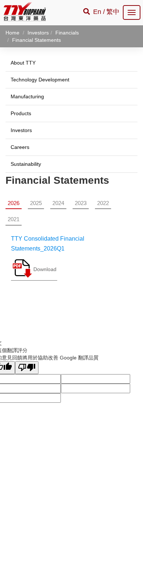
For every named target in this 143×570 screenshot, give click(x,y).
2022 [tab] (103, 203)
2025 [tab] (36, 203)
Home (12, 33)
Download (44, 269)
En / (99, 11)
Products (21, 113)
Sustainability (26, 164)
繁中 (113, 11)
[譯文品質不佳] (26, 367)
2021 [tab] (13, 219)
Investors (21, 130)
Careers (20, 147)
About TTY (23, 63)
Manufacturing (27, 96)
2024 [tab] (58, 203)
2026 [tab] (13, 203)
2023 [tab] (81, 203)
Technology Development (40, 80)
